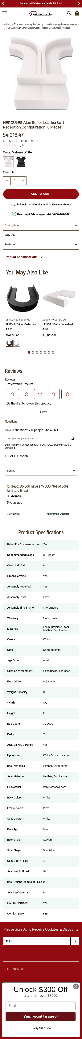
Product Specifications (21, 257)
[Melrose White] (8, 162)
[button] (41, 73)
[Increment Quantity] (23, 180)
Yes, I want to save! (40, 1016)
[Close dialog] (76, 986)
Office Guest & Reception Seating (27, 25)
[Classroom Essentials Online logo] (41, 13)
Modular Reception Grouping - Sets (63, 25)
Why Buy (10, 235)
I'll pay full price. (40, 1028)
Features (10, 244)
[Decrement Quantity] (7, 180)
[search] (69, 13)
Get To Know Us (14, 969)
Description (12, 225)
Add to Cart (41, 194)
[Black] (21, 162)
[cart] (77, 15)
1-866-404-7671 (61, 214)
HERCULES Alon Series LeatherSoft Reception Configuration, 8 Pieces (23, 324)
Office (6, 25)
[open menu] (4, 13)
